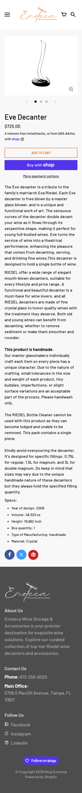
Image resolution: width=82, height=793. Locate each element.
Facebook (20, 724)
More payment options (41, 176)
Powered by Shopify (41, 777)
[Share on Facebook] (10, 555)
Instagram (21, 733)
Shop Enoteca (55, 771)
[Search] (72, 15)
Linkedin (19, 743)
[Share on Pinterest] (33, 555)
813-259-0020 (33, 677)
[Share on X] (21, 555)
